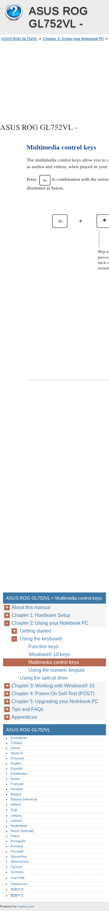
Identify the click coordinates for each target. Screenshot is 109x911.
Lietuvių (16, 815)
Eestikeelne (19, 773)
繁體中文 (17, 895)
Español (16, 768)
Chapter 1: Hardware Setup (41, 615)
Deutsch (17, 753)
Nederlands (19, 826)
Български (19, 738)
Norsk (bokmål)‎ (22, 831)
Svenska (17, 872)
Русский (17, 851)
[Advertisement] (54, 81)
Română (17, 846)
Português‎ (18, 841)
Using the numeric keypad (56, 670)
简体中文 (17, 889)
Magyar (16, 794)
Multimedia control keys (53, 662)
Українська (19, 884)
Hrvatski (17, 789)
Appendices (24, 717)
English (16, 763)
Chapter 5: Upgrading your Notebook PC (55, 701)
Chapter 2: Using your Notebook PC (73, 39)
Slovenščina (19, 861)
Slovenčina (19, 856)
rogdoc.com (26, 906)
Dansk (15, 748)
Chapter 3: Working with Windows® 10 (53, 685)
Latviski (16, 820)
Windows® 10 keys (49, 654)
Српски (16, 867)
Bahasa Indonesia (24, 799)
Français (17, 784)
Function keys (43, 646)
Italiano (16, 804)
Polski (15, 836)
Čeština (16, 743)
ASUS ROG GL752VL (14, 12)
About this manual (31, 607)
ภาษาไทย (18, 878)
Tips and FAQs (27, 709)
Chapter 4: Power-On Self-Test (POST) (53, 693)
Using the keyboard (41, 638)
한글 (14, 810)
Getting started (35, 630)
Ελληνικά (17, 758)
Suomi (15, 779)
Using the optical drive (44, 677)
